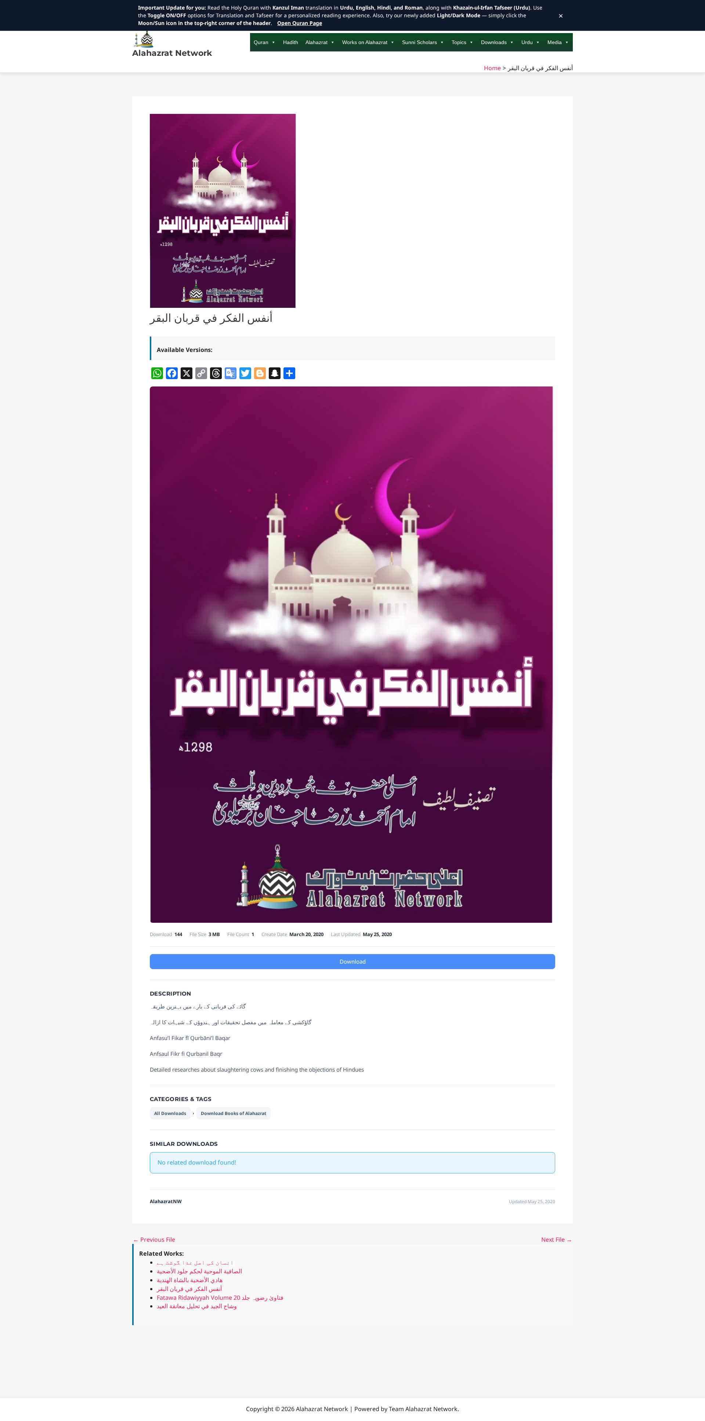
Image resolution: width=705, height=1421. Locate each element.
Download (353, 961)
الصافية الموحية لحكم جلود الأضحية (199, 1271)
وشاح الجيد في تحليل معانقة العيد (197, 1306)
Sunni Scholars (419, 42)
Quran (261, 42)
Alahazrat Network (172, 53)
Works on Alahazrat (364, 42)
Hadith (290, 42)
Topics (459, 42)
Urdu (527, 42)
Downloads (494, 42)
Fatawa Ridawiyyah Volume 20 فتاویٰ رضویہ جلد (220, 1298)
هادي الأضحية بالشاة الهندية (190, 1280)
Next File (556, 1239)
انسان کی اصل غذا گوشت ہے (195, 1262)
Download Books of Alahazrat (233, 1113)
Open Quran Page (299, 22)
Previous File (154, 1239)
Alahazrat (317, 42)
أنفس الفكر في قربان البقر (189, 1289)
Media (554, 42)
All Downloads (170, 1113)
